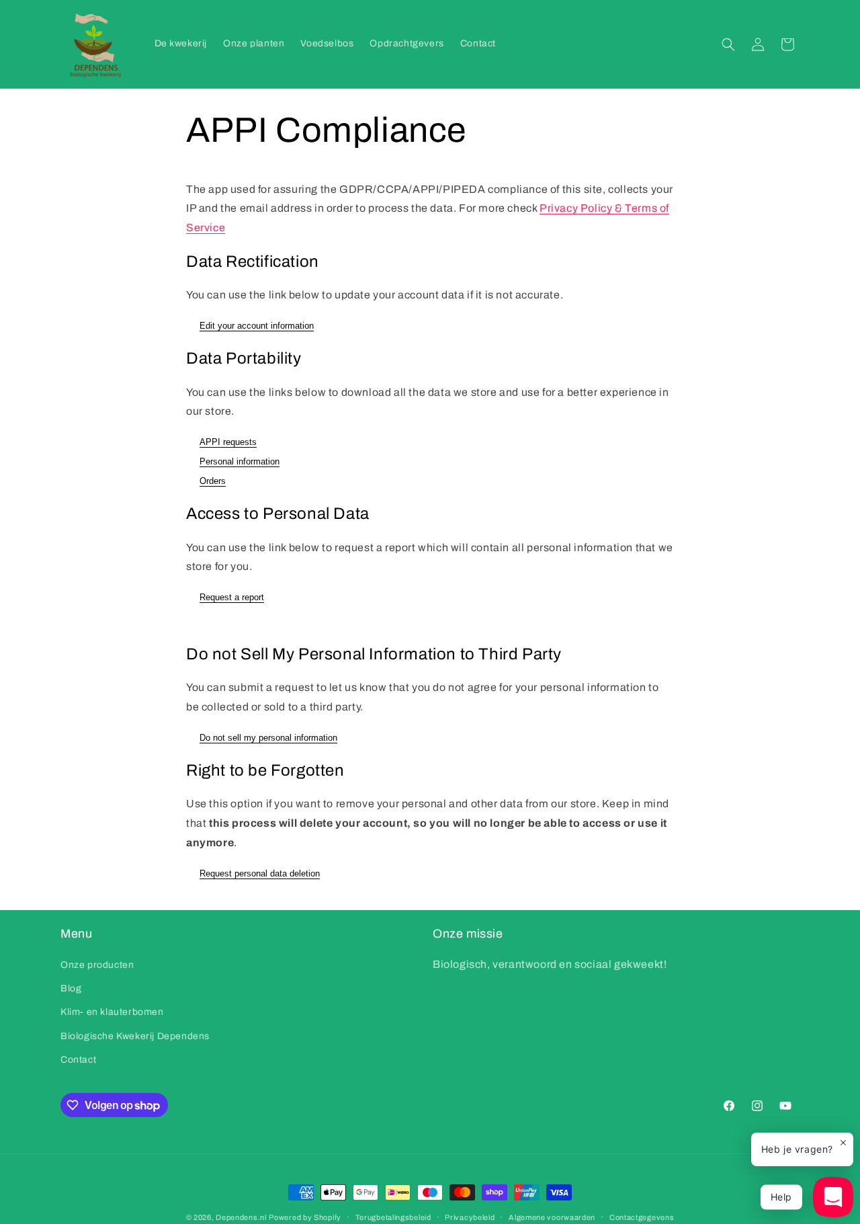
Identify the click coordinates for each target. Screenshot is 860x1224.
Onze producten (97, 965)
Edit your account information (257, 326)
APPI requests (228, 442)
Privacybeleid (469, 1217)
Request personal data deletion (260, 873)
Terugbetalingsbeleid (393, 1217)
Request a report (232, 597)
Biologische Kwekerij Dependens (135, 1036)
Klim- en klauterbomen (112, 1012)
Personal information (240, 461)
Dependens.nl (241, 1217)
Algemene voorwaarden (552, 1217)
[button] (728, 44)
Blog (70, 988)
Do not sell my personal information (268, 738)
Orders (213, 481)
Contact (78, 1060)
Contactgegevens (642, 1217)
